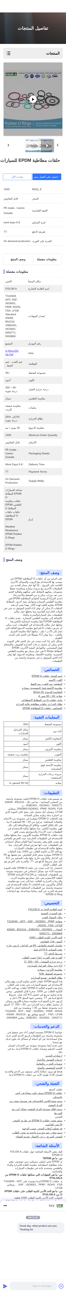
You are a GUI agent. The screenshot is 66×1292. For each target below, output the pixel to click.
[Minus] (5, 1205)
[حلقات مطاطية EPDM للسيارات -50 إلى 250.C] (33, 99)
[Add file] (61, 1286)
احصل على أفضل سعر (46, 176)
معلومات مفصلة (47, 259)
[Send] (5, 1286)
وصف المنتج (18, 259)
